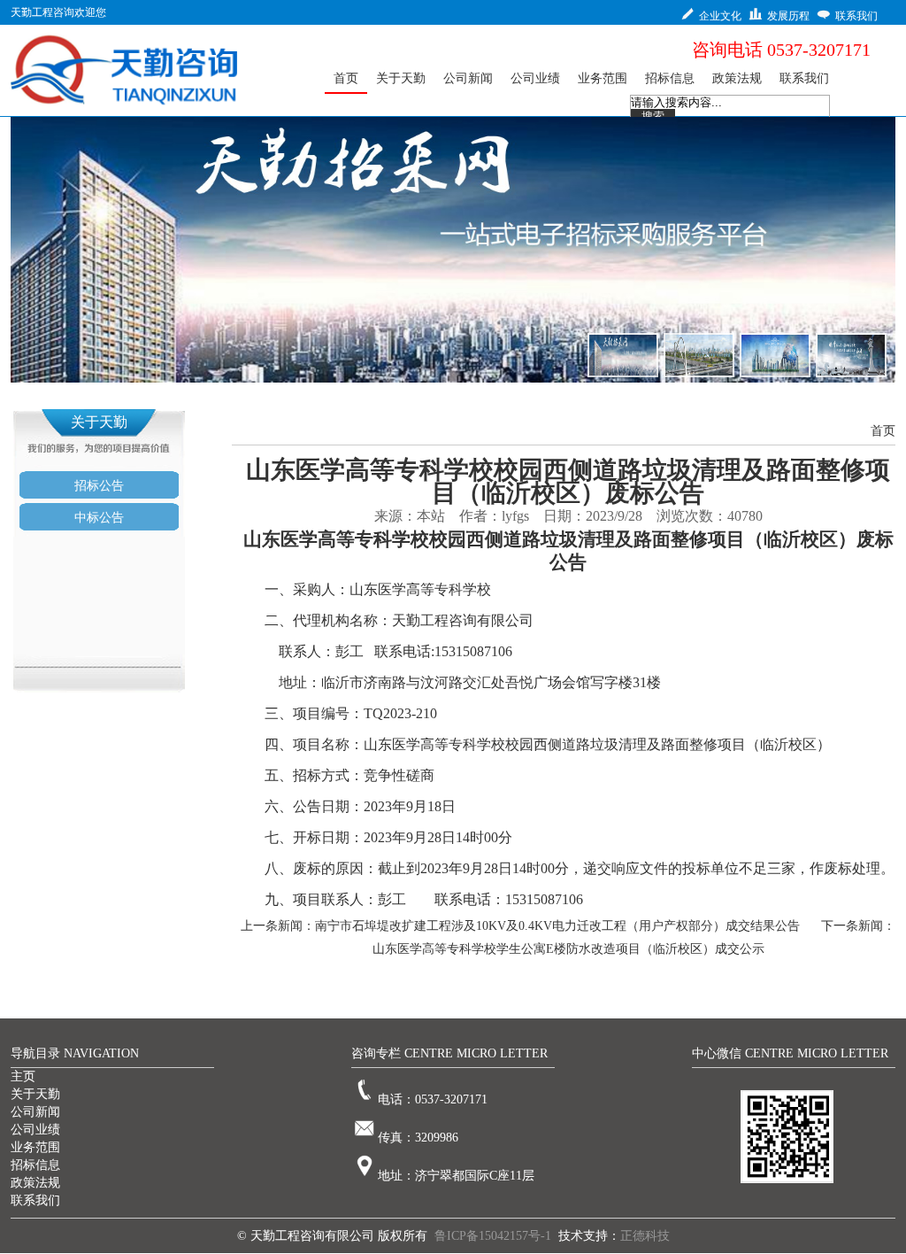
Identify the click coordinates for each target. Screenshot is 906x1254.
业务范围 (35, 1147)
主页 (23, 1076)
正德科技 (645, 1235)
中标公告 (99, 517)
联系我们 (35, 1200)
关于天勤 (35, 1094)
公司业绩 (35, 1129)
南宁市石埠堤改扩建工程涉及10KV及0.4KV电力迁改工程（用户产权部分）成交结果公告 (557, 926)
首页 (883, 430)
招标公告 (99, 485)
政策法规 (35, 1182)
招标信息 (35, 1165)
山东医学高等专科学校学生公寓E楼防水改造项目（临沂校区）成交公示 (568, 949)
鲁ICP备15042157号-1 (492, 1235)
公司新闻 (35, 1112)
